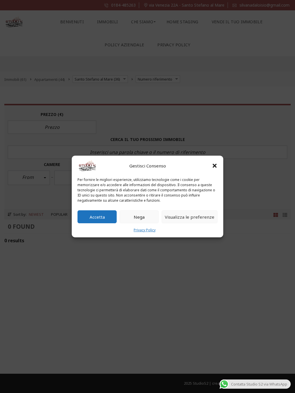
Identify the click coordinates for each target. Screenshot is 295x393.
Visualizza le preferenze (189, 217)
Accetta (97, 217)
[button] (215, 166)
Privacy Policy (145, 230)
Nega (139, 217)
